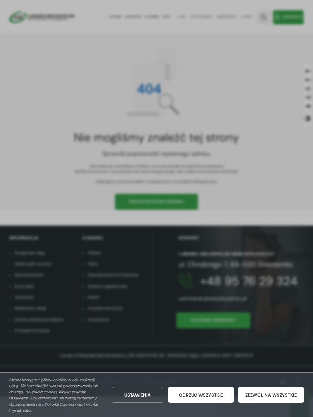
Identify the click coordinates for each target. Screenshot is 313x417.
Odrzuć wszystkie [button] (201, 395)
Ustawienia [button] (137, 395)
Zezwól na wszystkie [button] (271, 395)
